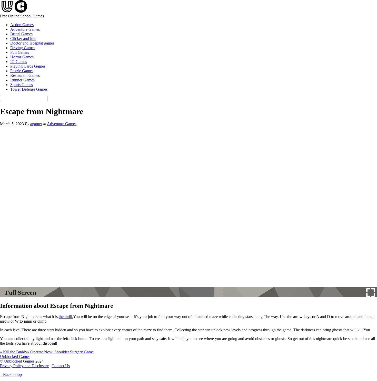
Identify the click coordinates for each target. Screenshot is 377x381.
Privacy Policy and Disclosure (24, 366)
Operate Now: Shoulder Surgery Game (60, 352)
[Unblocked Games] (13, 11)
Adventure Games (25, 29)
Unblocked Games (19, 361)
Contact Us (61, 366)
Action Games (22, 25)
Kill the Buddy (13, 352)
